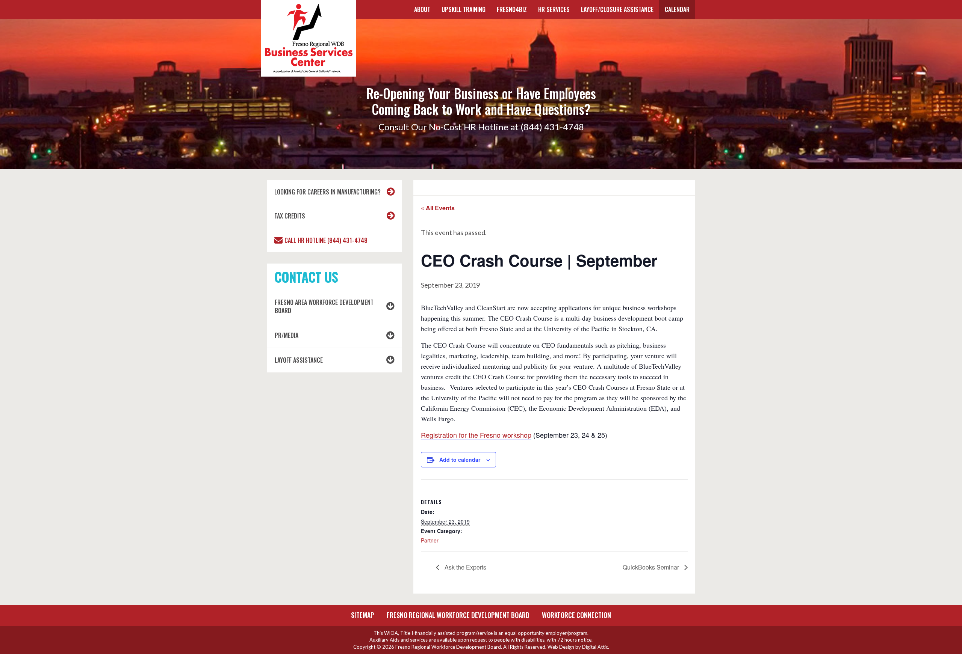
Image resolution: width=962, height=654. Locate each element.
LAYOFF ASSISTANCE (299, 360)
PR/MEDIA (286, 335)
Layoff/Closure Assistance (617, 9)
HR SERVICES (554, 9)
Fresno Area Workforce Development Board (324, 306)
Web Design (561, 647)
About (422, 9)
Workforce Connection (576, 615)
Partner (430, 540)
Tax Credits (289, 215)
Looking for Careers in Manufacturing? (327, 191)
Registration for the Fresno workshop (476, 435)
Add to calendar (459, 459)
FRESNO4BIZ (512, 9)
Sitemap (362, 615)
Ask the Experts (464, 567)
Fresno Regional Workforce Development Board (458, 615)
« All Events (438, 207)
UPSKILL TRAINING (464, 9)
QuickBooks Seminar (652, 567)
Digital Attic (595, 647)
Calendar (677, 9)
